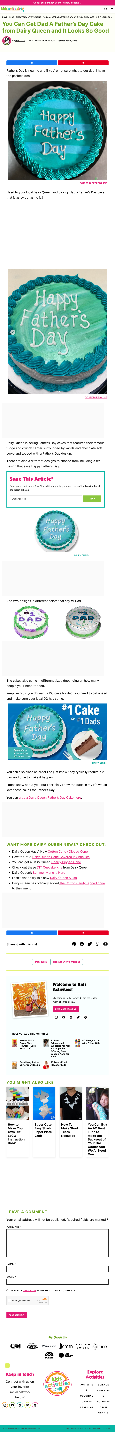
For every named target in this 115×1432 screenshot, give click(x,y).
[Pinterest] (85, 1017)
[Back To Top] (7, 1365)
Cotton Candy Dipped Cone (68, 851)
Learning (86, 1407)
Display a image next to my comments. (43, 1290)
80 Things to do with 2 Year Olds (91, 1041)
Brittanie (20, 40)
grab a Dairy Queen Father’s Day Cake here (50, 797)
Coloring (87, 1395)
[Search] (106, 9)
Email (11, 1276)
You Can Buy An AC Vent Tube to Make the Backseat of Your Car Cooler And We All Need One (97, 1139)
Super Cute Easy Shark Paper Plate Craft (43, 1130)
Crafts (87, 1401)
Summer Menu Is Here (49, 872)
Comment (13, 1227)
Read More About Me (65, 1009)
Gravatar (29, 1290)
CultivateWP (107, 1428)
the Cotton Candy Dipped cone (82, 883)
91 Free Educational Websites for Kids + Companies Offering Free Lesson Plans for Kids (61, 1048)
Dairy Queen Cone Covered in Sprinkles (61, 857)
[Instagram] (56, 1017)
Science (103, 1384)
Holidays (103, 1401)
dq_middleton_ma (96, 397)
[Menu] (112, 9)
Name (11, 1263)
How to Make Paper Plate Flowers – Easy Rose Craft (28, 1044)
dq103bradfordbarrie (93, 183)
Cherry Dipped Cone (66, 862)
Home (4, 17)
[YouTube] (64, 1017)
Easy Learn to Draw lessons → (65, 2)
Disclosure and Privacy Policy (78, 1428)
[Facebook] (71, 1017)
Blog (11, 17)
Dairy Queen (41, 962)
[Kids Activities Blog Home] (12, 9)
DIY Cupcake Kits (49, 867)
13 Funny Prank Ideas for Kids (59, 1063)
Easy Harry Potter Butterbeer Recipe (30, 1063)
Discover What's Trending (28, 17)
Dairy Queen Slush (63, 878)
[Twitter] (78, 1017)
